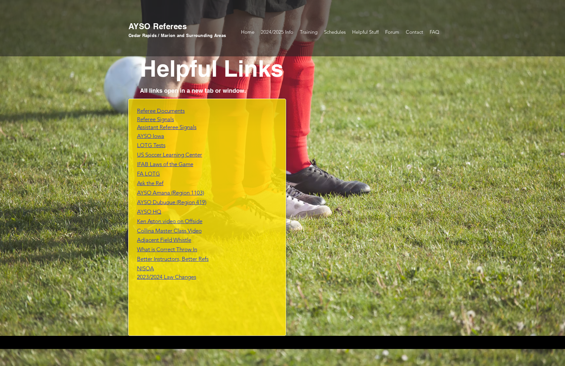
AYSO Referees (157, 26)
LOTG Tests (151, 145)
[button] (309, 32)
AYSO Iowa (150, 136)
